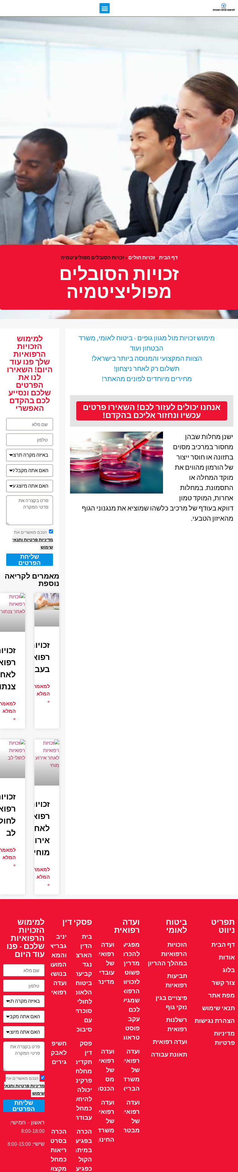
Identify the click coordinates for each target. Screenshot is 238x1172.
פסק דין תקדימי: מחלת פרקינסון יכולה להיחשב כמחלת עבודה (80, 1080)
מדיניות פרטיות (38, 539)
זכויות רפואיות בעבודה (35, 657)
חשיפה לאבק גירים (57, 1052)
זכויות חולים (141, 257)
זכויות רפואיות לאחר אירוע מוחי (35, 828)
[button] (104, 8)
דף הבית (168, 257)
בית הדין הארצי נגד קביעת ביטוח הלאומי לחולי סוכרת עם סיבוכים (81, 983)
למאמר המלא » (41, 693)
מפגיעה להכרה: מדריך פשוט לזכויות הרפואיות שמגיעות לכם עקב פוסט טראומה (127, 991)
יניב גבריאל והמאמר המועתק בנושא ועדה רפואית (55, 964)
